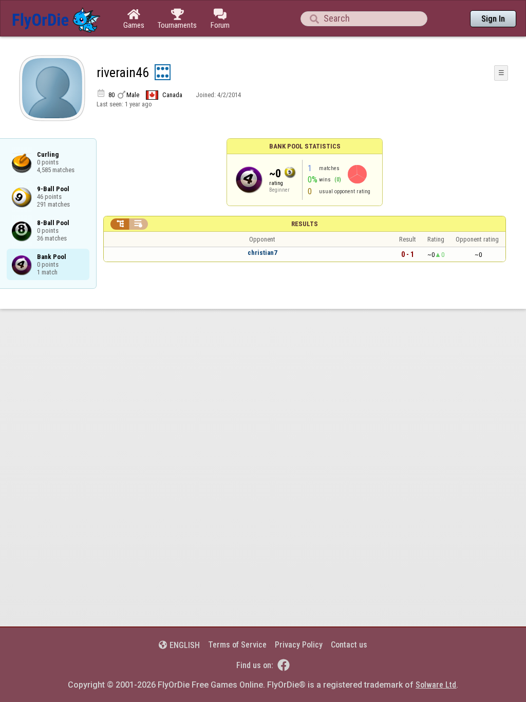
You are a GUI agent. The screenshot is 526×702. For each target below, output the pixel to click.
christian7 (262, 252)
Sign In (493, 19)
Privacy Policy (299, 645)
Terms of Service (237, 645)
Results (304, 224)
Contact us (349, 645)
